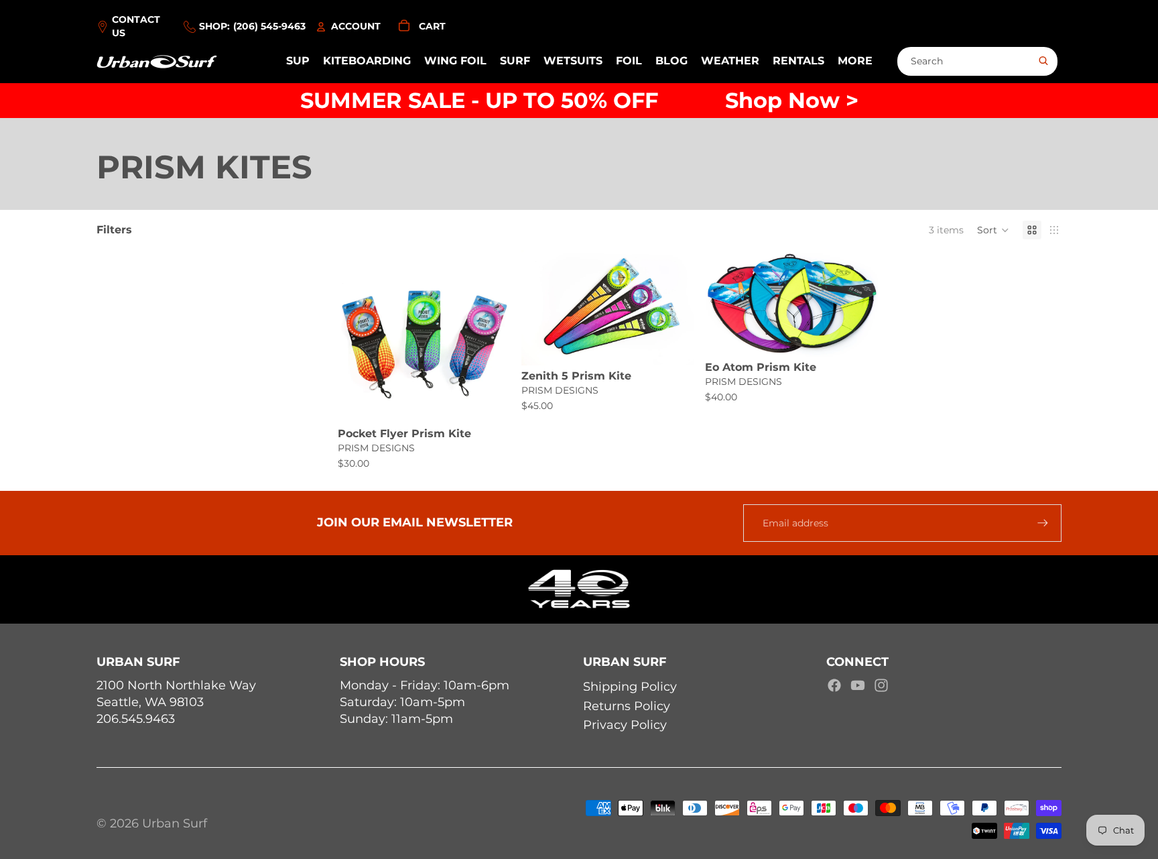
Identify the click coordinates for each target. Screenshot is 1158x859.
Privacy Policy (625, 725)
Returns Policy (626, 706)
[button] (993, 230)
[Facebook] (834, 685)
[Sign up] (1042, 523)
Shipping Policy (630, 686)
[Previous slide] (358, 336)
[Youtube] (858, 685)
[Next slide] (490, 336)
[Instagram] (881, 685)
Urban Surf (174, 823)
